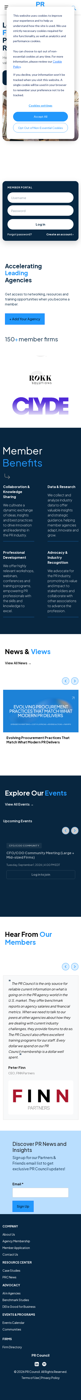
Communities (11, 1329)
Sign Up (23, 1206)
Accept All (40, 116)
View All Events (19, 804)
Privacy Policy (50, 1378)
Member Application (16, 1248)
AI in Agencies (11, 1293)
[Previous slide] (65, 681)
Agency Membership (16, 1241)
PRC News (9, 1277)
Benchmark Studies (15, 1300)
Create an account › (60, 234)
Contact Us (10, 1254)
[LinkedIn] (37, 1363)
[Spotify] (44, 1363)
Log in (40, 224)
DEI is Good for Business (19, 1306)
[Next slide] (75, 681)
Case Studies (11, 1270)
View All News (18, 663)
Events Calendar (13, 1322)
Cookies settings (40, 105)
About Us (8, 1234)
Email (17, 1184)
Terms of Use (30, 1378)
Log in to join (41, 874)
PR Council (40, 1355)
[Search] (74, 7)
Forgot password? (19, 234)
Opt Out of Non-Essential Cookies (40, 128)
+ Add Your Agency (24, 319)
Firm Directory (12, 1347)
